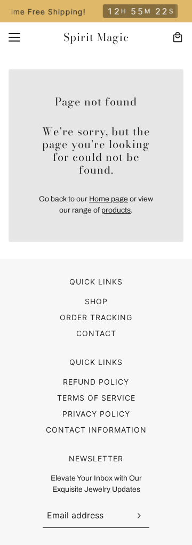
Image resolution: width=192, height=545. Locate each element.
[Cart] (177, 37)
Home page (108, 199)
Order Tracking (96, 317)
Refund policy (96, 381)
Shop (96, 301)
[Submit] (138, 515)
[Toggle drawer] (14, 37)
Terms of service (96, 397)
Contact (96, 333)
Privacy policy (96, 413)
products (116, 210)
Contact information (96, 429)
